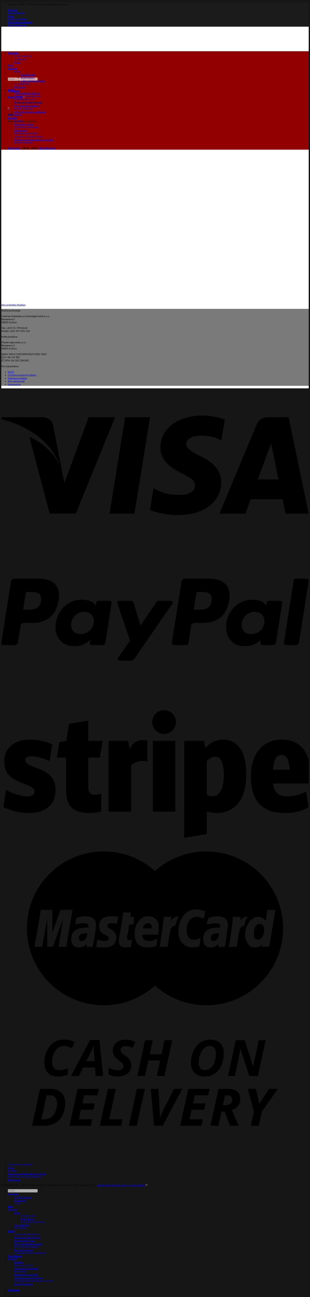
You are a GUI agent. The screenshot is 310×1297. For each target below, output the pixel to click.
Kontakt (12, 117)
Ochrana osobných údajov (28, 136)
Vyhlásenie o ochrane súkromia (25, 1176)
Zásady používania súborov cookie (27, 1173)
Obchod (12, 9)
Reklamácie (20, 130)
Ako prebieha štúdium (13, 304)
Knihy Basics (28, 77)
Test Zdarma (15, 114)
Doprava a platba (17, 19)
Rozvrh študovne (17, 25)
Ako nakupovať (16, 12)
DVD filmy (20, 86)
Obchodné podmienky (20, 22)
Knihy (17, 71)
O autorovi (20, 59)
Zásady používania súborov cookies (33, 139)
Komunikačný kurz (24, 99)
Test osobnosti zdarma (27, 92)
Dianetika (13, 52)
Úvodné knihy (28, 74)
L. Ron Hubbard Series (33, 80)
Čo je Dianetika (22, 55)
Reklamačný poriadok (26, 133)
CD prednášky (22, 83)
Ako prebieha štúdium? (27, 105)
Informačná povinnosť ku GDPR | (113, 1185)
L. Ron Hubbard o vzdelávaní (30, 111)
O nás (11, 15)
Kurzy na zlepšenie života (28, 102)
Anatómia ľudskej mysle (27, 95)
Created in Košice (137, 1185)
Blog (10, 65)
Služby (11, 89)
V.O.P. (11, 371)
